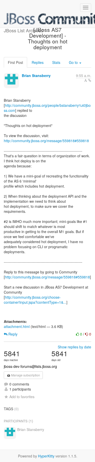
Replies (38, 62)
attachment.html (17, 326)
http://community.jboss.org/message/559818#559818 (46, 140)
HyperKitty (46, 455)
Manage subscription (25, 375)
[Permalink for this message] (89, 80)
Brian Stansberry (36, 75)
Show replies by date (74, 346)
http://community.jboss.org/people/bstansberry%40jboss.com (47, 108)
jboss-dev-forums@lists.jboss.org (30, 366)
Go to (74, 62)
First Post (15, 62)
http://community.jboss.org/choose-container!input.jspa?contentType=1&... (35, 300)
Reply (12, 334)
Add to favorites (21, 396)
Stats (56, 62)
